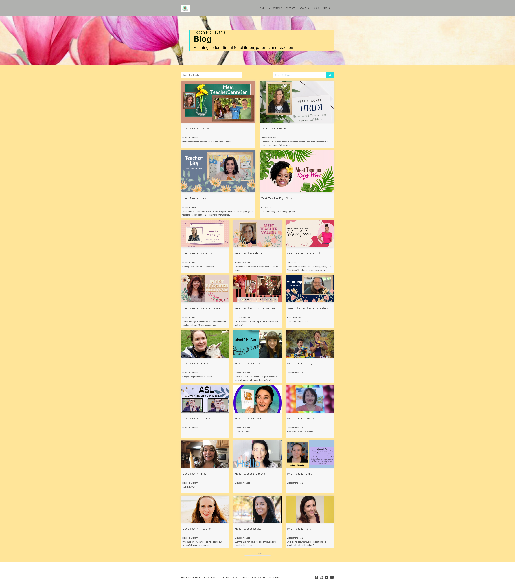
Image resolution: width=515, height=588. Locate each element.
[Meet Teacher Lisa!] (218, 171)
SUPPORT (290, 8)
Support (225, 577)
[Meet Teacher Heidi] (297, 102)
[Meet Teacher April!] (257, 344)
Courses (215, 577)
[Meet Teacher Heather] (205, 509)
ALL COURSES (275, 8)
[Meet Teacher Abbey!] (257, 399)
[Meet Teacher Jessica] (257, 509)
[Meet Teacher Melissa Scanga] (205, 289)
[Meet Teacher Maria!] (310, 454)
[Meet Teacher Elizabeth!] (257, 454)
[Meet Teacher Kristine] (310, 399)
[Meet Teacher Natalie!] (205, 399)
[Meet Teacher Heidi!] (205, 344)
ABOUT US (304, 8)
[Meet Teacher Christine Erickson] (257, 289)
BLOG (316, 8)
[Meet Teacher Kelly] (310, 509)
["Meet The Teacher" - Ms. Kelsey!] (310, 289)
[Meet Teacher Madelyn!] (205, 233)
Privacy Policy (258, 577)
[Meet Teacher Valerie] (257, 233)
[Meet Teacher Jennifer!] (218, 102)
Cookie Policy (274, 577)
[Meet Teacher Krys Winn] (297, 171)
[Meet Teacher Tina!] (205, 454)
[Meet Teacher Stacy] (310, 344)
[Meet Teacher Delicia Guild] (310, 233)
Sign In (326, 8)
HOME (261, 8)
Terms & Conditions (241, 577)
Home (206, 577)
